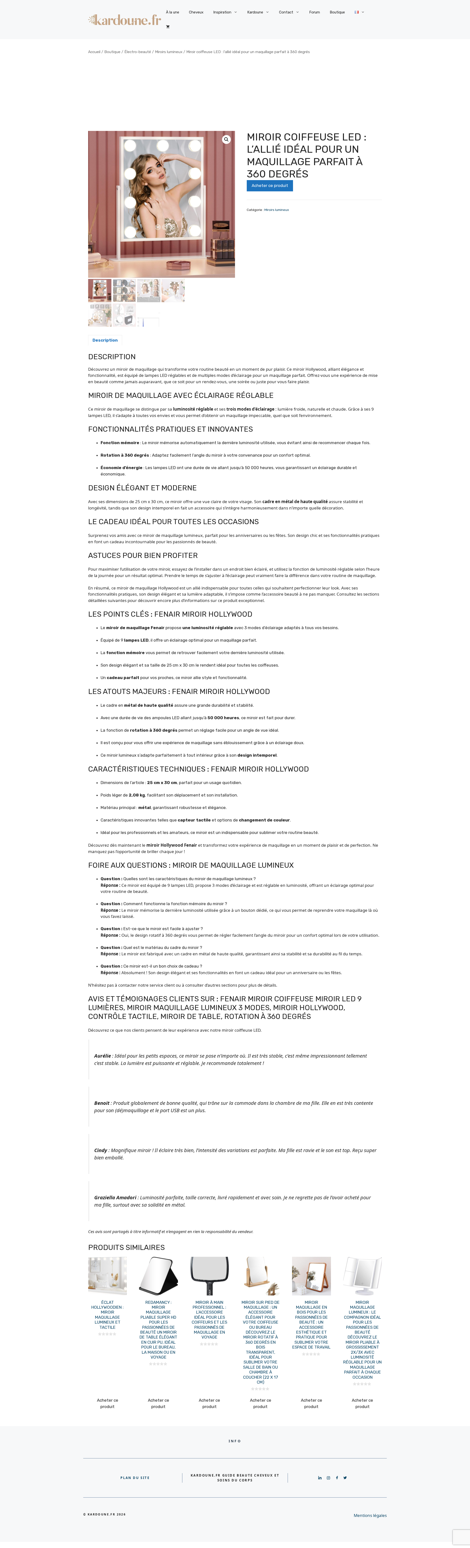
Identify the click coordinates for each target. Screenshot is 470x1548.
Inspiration (222, 12)
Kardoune (255, 12)
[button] (226, 139)
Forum (314, 12)
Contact (286, 12)
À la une (172, 12)
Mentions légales (370, 1515)
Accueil (94, 51)
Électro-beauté (137, 51)
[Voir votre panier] (168, 27)
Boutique (337, 12)
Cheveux (196, 12)
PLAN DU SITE (135, 1478)
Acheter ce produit (270, 185)
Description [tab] (105, 340)
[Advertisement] (235, 92)
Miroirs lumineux (168, 51)
